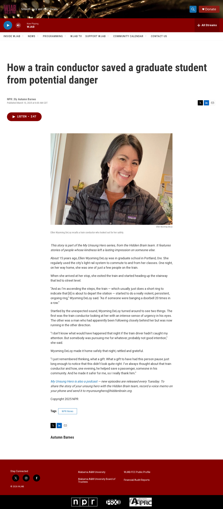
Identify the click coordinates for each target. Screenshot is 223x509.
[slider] (23, 25)
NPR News (67, 411)
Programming (53, 36)
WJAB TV (76, 36)
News (31, 36)
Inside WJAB (11, 36)
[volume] (18, 25)
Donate (210, 9)
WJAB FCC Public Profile (137, 472)
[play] (8, 25)
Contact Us (159, 36)
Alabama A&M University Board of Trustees (97, 480)
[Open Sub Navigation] (23, 36)
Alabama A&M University (91, 472)
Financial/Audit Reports (137, 480)
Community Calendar (128, 36)
